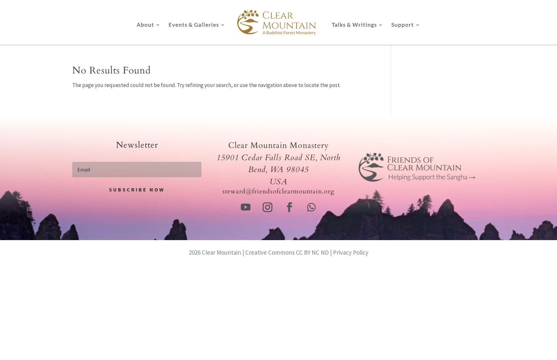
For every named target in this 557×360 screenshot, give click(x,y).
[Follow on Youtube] (245, 207)
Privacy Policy (350, 252)
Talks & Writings (354, 25)
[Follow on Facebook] (289, 207)
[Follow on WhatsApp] (311, 207)
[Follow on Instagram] (267, 207)
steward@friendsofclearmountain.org (278, 191)
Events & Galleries (194, 25)
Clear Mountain (221, 252)
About (145, 25)
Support (402, 25)
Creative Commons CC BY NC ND (287, 252)
